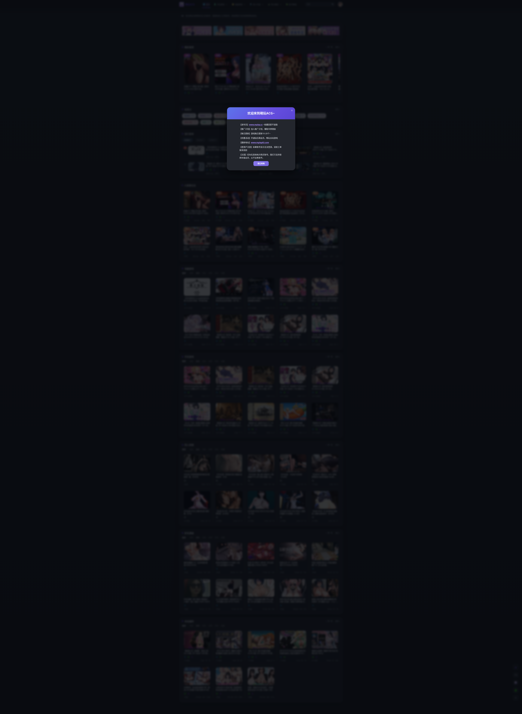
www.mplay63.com (260, 142)
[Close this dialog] (292, 110)
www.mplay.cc (256, 124)
